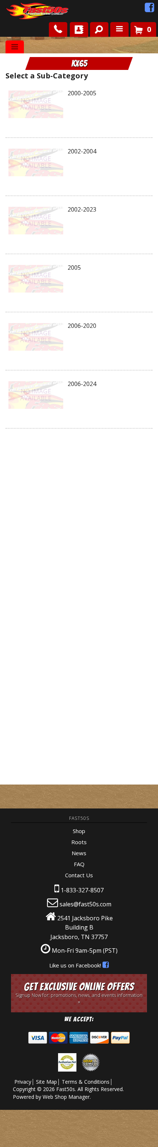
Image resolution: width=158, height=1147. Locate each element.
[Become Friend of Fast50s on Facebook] (149, 9)
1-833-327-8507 (82, 890)
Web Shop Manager (66, 1096)
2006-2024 (82, 384)
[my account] (79, 29)
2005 (74, 267)
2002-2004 (82, 151)
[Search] (96, 28)
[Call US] (58, 29)
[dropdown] (119, 29)
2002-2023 (82, 209)
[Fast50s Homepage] (24, 11)
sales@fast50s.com (85, 904)
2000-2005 (82, 93)
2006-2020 (82, 326)
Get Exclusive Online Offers (79, 993)
